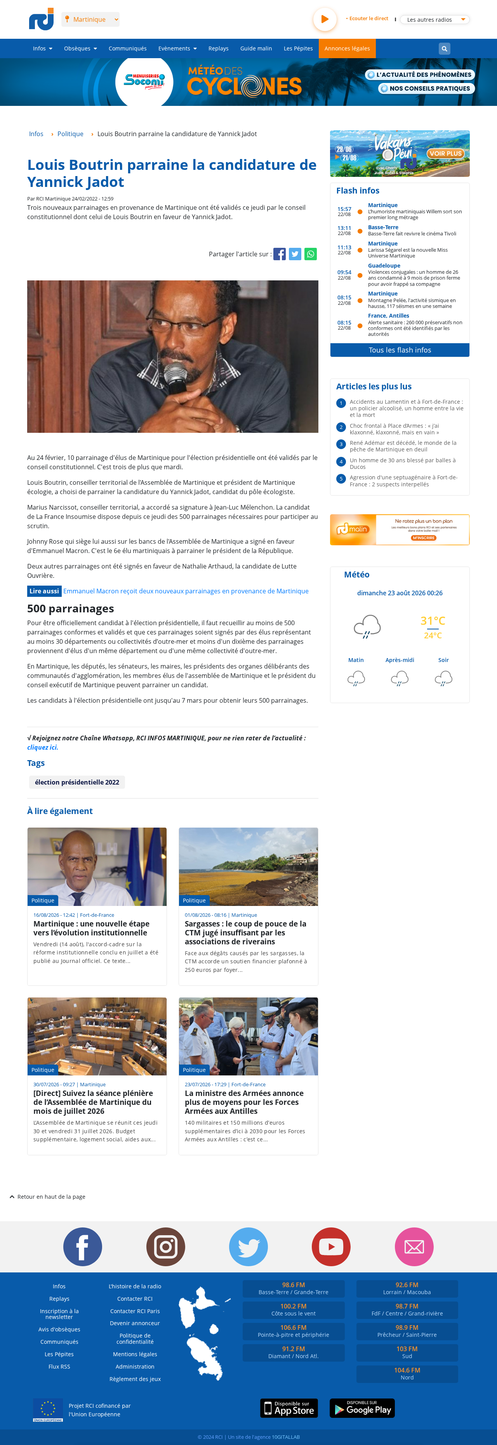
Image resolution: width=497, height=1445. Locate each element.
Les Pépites (298, 48)
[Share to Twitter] (295, 254)
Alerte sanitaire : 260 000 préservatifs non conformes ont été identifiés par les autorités (415, 328)
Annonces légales (347, 48)
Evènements (174, 48)
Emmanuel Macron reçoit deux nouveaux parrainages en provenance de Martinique (186, 591)
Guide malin (256, 48)
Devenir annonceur (135, 1323)
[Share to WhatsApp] (310, 254)
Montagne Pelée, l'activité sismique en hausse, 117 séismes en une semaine (412, 303)
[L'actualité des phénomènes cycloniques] (420, 75)
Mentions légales (135, 1354)
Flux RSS (59, 1366)
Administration (135, 1366)
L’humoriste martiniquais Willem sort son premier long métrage (415, 214)
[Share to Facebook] (279, 254)
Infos (39, 48)
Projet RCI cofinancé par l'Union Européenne (100, 1410)
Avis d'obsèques (59, 1329)
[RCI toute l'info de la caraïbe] (41, 19)
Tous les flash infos (400, 349)
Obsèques (77, 48)
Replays (219, 48)
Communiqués (128, 48)
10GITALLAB (286, 1436)
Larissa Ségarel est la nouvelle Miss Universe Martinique (408, 252)
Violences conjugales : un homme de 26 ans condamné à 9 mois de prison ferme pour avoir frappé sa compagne (414, 277)
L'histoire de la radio (135, 1286)
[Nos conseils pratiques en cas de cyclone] (427, 89)
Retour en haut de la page (51, 1196)
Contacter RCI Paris (135, 1311)
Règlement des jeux (135, 1379)
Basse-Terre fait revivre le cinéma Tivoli (412, 233)
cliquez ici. (43, 747)
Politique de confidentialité (135, 1338)
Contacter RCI (135, 1298)
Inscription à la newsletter (59, 1314)
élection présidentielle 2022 (77, 782)
